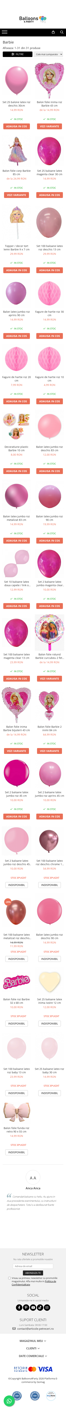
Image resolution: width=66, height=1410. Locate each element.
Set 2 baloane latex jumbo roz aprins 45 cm (49, 793)
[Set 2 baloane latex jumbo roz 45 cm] (16, 773)
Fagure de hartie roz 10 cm (49, 378)
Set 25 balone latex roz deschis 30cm (16, 103)
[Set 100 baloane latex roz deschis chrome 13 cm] (49, 841)
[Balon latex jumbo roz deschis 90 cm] (49, 912)
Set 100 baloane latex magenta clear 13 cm (16, 656)
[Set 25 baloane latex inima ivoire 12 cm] (49, 981)
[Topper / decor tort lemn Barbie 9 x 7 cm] (16, 222)
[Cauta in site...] (62, 32)
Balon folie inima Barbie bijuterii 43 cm (16, 728)
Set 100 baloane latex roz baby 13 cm (16, 1070)
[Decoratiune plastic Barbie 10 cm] (16, 426)
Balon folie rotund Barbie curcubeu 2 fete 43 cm (49, 656)
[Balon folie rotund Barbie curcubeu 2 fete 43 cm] (49, 632)
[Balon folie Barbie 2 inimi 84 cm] (49, 705)
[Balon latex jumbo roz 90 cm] (49, 496)
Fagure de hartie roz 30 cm (49, 313)
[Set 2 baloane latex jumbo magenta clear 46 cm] (49, 563)
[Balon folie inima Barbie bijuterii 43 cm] (16, 705)
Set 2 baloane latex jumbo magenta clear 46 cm (49, 583)
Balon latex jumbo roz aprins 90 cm (16, 313)
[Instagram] (47, 1307)
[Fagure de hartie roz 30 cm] (49, 293)
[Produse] (5, 33)
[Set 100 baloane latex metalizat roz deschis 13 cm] (16, 912)
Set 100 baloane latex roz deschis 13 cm (49, 247)
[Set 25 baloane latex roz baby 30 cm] (49, 1048)
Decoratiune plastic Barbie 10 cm (16, 448)
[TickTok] (40, 1307)
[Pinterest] (26, 1307)
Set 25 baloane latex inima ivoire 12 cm (49, 1001)
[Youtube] (33, 1307)
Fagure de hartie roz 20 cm (16, 378)
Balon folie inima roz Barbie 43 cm (49, 103)
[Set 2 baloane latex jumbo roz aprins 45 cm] (49, 774)
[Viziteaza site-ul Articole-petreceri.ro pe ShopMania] (51, 1396)
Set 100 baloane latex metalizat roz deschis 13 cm (16, 936)
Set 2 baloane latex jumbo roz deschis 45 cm (16, 862)
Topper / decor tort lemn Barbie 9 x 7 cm (17, 247)
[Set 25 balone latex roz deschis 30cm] (16, 80)
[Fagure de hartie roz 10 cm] (49, 358)
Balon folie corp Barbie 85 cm (17, 172)
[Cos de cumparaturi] (53, 32)
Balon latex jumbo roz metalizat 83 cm (16, 518)
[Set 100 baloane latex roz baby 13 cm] (16, 1048)
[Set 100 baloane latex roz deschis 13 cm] (49, 222)
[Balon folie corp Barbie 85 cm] (16, 151)
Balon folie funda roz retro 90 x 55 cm (16, 1129)
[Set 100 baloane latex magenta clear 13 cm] (16, 632)
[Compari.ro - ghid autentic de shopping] (17, 1396)
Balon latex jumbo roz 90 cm (49, 518)
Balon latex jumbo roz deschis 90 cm (49, 936)
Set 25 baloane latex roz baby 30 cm (49, 1070)
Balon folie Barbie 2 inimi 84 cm (50, 728)
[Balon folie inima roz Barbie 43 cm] (49, 81)
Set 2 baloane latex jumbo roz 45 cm (16, 793)
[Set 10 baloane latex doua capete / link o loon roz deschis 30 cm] (16, 563)
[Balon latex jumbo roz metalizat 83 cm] (16, 496)
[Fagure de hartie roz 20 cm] (16, 358)
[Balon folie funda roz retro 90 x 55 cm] (16, 1113)
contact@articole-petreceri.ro (35, 1328)
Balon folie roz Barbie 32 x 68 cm (16, 1001)
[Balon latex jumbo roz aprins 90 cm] (16, 293)
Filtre (19, 54)
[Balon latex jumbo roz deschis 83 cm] (49, 426)
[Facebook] (19, 1307)
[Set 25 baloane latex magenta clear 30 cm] (49, 151)
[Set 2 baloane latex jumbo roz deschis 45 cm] (16, 841)
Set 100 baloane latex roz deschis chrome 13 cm (49, 862)
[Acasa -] (33, 19)
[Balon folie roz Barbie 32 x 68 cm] (16, 982)
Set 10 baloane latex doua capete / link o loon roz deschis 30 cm (17, 583)
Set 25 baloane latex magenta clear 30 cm (49, 172)
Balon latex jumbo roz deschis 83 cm (49, 448)
